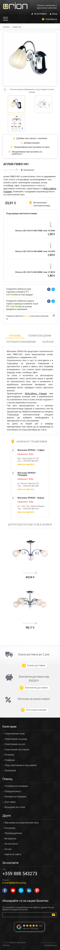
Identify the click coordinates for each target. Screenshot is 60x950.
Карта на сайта (13, 854)
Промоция (10, 770)
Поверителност (13, 791)
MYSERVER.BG (50, 945)
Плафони (10, 760)
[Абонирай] (54, 914)
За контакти (11, 844)
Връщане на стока (15, 807)
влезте (26, 316)
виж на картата (26, 464)
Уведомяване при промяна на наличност (27, 153)
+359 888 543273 (19, 873)
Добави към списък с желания (31, 138)
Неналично (29, 170)
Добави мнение (32, 143)
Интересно (10, 839)
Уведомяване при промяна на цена (32, 147)
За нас (8, 849)
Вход (54, 14)
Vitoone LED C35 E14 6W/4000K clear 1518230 (35, 272)
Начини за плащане (15, 797)
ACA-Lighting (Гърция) (36, 393)
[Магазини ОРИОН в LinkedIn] (29, 890)
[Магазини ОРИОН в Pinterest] (37, 890)
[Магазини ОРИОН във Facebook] (4, 890)
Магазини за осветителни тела (21, 823)
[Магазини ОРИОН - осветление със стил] (15, 6)
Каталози (10, 828)
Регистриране (40, 14)
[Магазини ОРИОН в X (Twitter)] (21, 890)
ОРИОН (6, 27)
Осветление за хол (15, 744)
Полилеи (9, 755)
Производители (13, 833)
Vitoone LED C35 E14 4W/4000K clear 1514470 (35, 251)
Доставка (10, 802)
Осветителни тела (14, 734)
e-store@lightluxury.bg (14, 882)
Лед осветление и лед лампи (20, 765)
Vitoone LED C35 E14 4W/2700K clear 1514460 (35, 231)
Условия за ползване (16, 786)
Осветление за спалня (17, 750)
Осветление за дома (16, 739)
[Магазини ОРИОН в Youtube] (13, 890)
